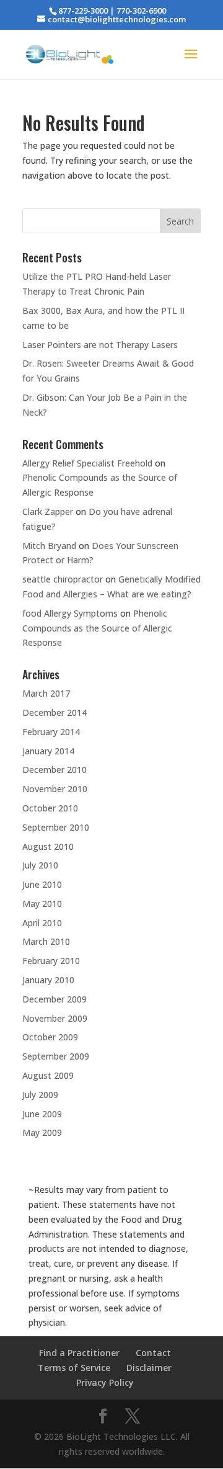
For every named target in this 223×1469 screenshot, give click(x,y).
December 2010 (54, 769)
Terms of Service (74, 1367)
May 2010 (42, 903)
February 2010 (51, 961)
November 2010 (54, 789)
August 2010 (48, 846)
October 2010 (50, 808)
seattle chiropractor (62, 579)
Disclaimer (149, 1367)
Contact (153, 1353)
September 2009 (55, 1056)
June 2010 (42, 884)
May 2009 (42, 1132)
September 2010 (55, 827)
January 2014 (48, 751)
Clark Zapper (47, 511)
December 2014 (54, 712)
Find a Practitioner (79, 1353)
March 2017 (46, 693)
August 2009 (48, 1075)
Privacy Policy (105, 1382)
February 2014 (51, 732)
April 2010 (42, 923)
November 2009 (54, 1018)
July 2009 (40, 1095)
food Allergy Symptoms (70, 613)
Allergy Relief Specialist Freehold (87, 463)
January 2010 (48, 980)
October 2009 (50, 1037)
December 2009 (54, 999)
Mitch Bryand (49, 545)
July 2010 (40, 865)
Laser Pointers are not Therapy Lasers (100, 345)
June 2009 (42, 1114)
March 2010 (46, 941)
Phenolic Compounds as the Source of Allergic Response (97, 628)
